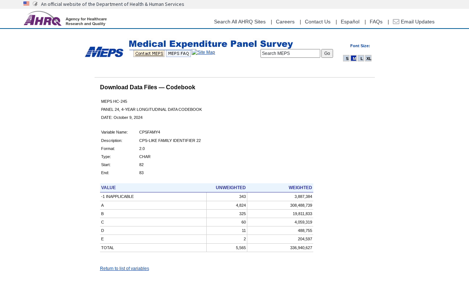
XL (369, 58)
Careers (285, 22)
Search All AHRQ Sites (240, 22)
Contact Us (317, 22)
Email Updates (417, 22)
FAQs (376, 22)
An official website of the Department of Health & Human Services (112, 4)
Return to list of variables (124, 268)
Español (350, 22)
